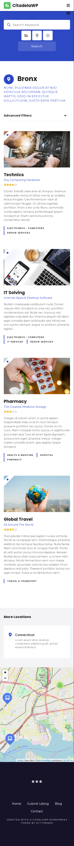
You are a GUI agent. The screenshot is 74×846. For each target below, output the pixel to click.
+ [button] (5, 672)
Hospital (46, 455)
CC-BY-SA (68, 760)
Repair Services (18, 233)
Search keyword (8, 25)
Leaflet (20, 760)
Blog (58, 804)
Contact (37, 811)
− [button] (5, 678)
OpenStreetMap (43, 760)
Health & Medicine (20, 455)
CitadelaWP (25, 5)
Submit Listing (38, 804)
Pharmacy (14, 459)
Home (16, 804)
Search (37, 46)
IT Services (15, 342)
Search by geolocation (48, 35)
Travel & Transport (22, 581)
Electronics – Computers (25, 228)
